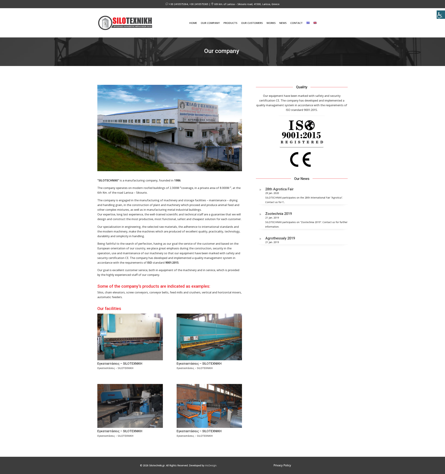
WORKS (271, 23)
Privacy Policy (282, 465)
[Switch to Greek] (308, 22)
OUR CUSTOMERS (252, 23)
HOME (193, 23)
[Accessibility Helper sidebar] (441, 14)
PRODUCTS (230, 23)
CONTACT (296, 23)
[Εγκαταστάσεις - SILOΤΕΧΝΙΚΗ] (130, 359)
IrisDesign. (211, 465)
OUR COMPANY (210, 23)
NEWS (282, 23)
